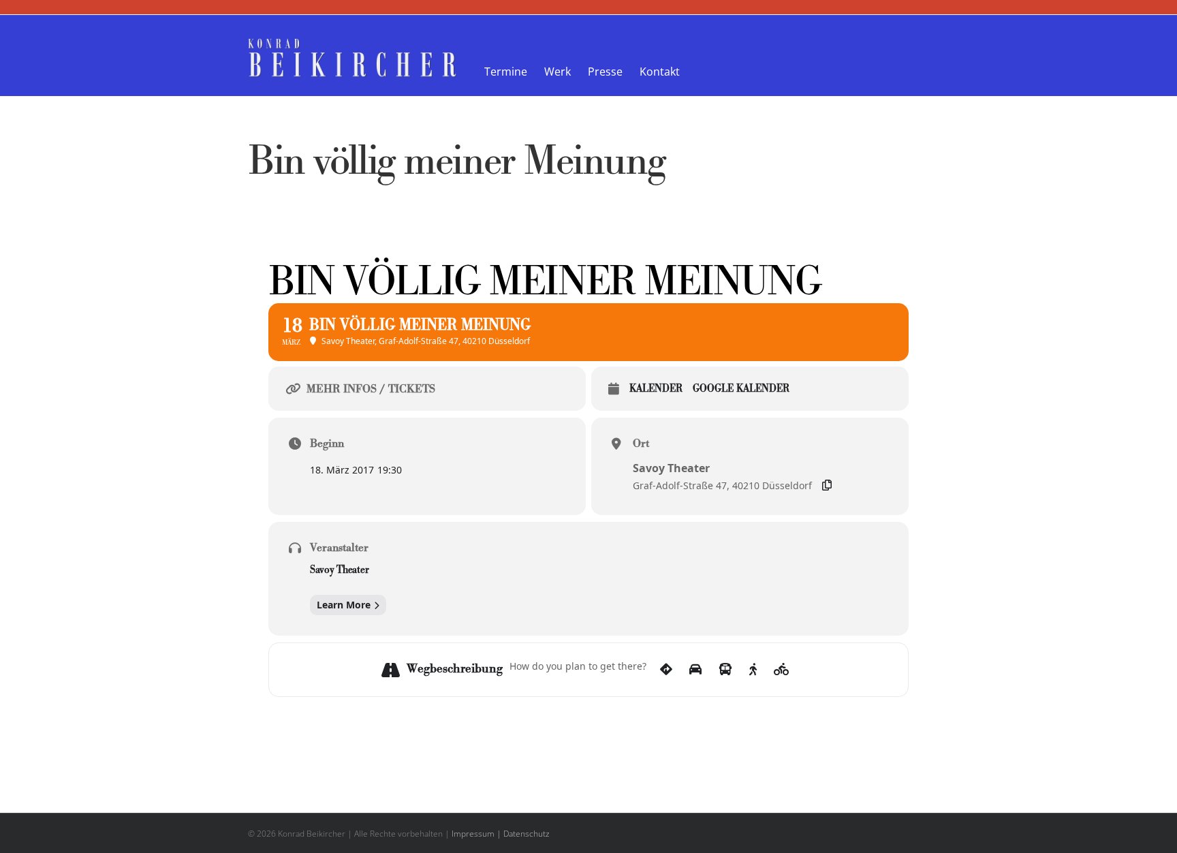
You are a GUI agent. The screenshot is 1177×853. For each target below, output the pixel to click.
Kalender (655, 389)
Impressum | (476, 833)
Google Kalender (741, 389)
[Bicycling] (781, 670)
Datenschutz (526, 833)
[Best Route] (666, 670)
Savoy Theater (339, 570)
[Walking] (753, 670)
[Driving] (695, 670)
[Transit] (725, 670)
